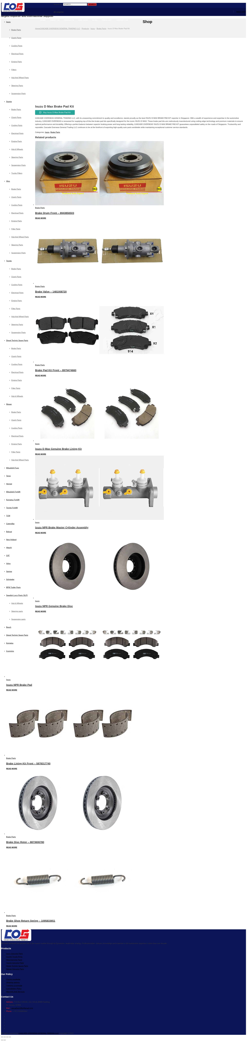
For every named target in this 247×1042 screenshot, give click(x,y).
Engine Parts (16, 141)
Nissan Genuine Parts (15, 969)
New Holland (11, 540)
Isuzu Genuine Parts (14, 954)
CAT (8, 555)
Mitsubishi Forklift (13, 492)
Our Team (83, 20)
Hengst (9, 484)
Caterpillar (10, 524)
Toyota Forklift (12, 508)
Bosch (8, 627)
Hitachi (9, 548)
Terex (8, 476)
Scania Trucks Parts (14, 957)
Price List (107, 20)
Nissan (9, 404)
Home (43, 20)
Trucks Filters (16, 173)
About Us (54, 20)
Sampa (9, 571)
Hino (8, 181)
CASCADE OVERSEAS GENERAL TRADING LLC (39, 1033)
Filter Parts (15, 229)
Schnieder (10, 579)
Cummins (10, 651)
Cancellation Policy (13, 989)
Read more (40, 218)
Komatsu (9, 643)
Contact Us (122, 20)
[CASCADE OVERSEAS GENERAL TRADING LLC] (27, 7)
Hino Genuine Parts (14, 960)
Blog (95, 20)
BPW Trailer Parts (13, 587)
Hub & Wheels (17, 149)
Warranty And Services (15, 992)
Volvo (8, 563)
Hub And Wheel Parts (20, 237)
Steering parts (17, 611)
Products (69, 20)
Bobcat (9, 532)
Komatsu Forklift (12, 500)
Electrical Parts (17, 133)
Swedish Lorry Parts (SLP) (17, 595)
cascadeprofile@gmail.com (22, 1008)
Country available (13, 979)
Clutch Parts (16, 117)
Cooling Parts (16, 125)
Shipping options (13, 982)
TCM (8, 516)
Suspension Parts (18, 165)
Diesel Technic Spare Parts (17, 340)
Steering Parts (17, 157)
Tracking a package (14, 985)
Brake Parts (16, 30)
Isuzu (8, 22)
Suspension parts (18, 619)
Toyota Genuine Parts (15, 963)
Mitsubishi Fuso (12, 468)
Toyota (9, 261)
